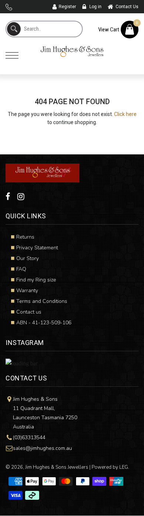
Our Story (27, 258)
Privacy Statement (37, 247)
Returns (25, 236)
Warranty (27, 290)
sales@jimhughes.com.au (42, 448)
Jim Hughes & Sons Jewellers (56, 467)
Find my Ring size (36, 279)
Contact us (28, 311)
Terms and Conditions (41, 301)
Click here (125, 114)
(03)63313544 (29, 437)
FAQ (21, 269)
